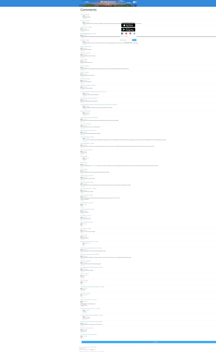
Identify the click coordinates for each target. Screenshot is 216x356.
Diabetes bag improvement (85, 130)
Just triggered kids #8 (84, 182)
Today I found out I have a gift (86, 98)
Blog (111, 5)
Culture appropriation (84, 136)
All (90, 5)
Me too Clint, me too (84, 328)
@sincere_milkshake (86, 139)
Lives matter (82, 293)
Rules (87, 347)
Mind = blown (83, 124)
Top (114, 5)
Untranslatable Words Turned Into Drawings (88, 267)
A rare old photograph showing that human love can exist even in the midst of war (96, 104)
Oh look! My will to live (84, 209)
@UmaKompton (93, 165)
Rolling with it (83, 52)
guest (84, 15)
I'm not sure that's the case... (85, 334)
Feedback (94, 347)
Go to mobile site (128, 42)
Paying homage (83, 46)
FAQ (82, 347)
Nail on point (82, 78)
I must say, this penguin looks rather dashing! (89, 315)
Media (98, 5)
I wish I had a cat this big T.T (85, 188)
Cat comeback (83, 215)
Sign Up (129, 5)
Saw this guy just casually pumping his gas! (88, 248)
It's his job (82, 20)
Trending (84, 5)
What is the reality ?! (84, 222)
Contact (84, 347)
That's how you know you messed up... (87, 308)
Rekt (81, 156)
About (80, 347)
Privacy (92, 347)
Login (133, 5)
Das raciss (82, 14)
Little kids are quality (84, 195)
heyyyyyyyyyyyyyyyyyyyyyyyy (85, 33)
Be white (82, 65)
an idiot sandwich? (83, 202)
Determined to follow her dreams (86, 241)
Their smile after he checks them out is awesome (89, 286)
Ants (81, 59)
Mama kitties (82, 111)
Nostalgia (82, 40)
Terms (89, 347)
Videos (95, 5)
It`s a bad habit (83, 228)
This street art (83, 260)
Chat (108, 5)
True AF (81, 280)
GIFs (92, 5)
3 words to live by (83, 149)
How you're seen (83, 27)
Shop (106, 5)
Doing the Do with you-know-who (86, 117)
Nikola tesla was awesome (85, 85)
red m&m (82, 273)
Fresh (88, 5)
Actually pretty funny (84, 175)
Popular (81, 5)
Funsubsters (102, 5)
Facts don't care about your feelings (87, 254)
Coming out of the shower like (86, 299)
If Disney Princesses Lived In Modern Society (88, 321)
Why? (81, 235)
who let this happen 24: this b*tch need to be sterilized (90, 91)
